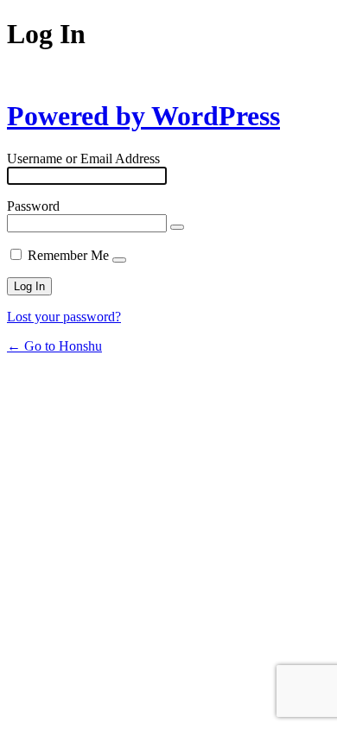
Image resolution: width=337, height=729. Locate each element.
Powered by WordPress (143, 115)
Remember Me (68, 255)
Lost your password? (64, 316)
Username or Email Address (83, 158)
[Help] (119, 260)
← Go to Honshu (54, 346)
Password (33, 206)
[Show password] (177, 227)
